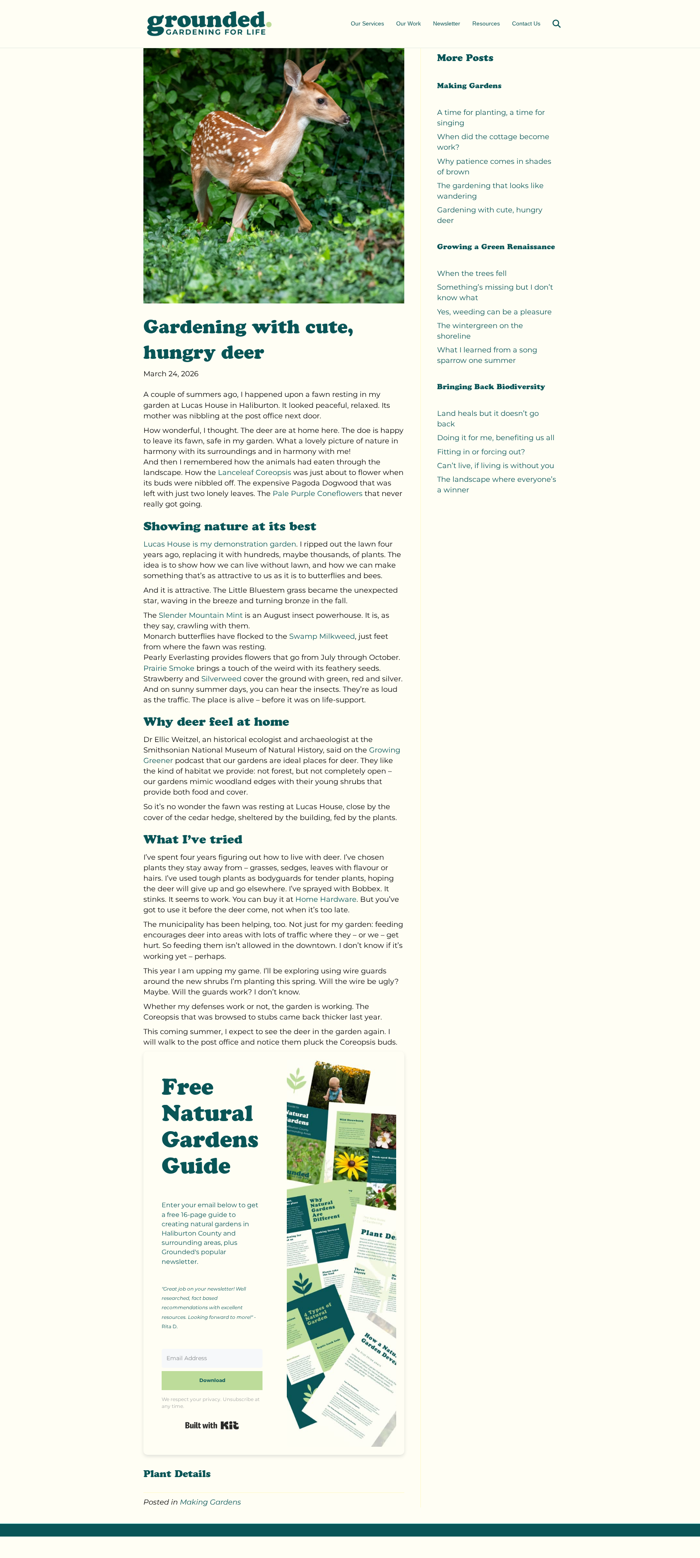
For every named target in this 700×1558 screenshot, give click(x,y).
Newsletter (446, 23)
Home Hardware (325, 899)
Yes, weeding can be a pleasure (494, 311)
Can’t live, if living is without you (495, 465)
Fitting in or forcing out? (481, 451)
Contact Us (526, 23)
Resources (486, 23)
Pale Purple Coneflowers (318, 493)
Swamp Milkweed (322, 636)
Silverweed (221, 678)
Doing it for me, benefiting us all (496, 437)
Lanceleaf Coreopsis (254, 472)
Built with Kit (212, 1425)
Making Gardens (210, 1502)
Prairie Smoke (168, 668)
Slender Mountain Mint (201, 615)
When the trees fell (472, 273)
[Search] (551, 24)
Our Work (408, 23)
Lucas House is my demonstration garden (219, 544)
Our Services (367, 23)
